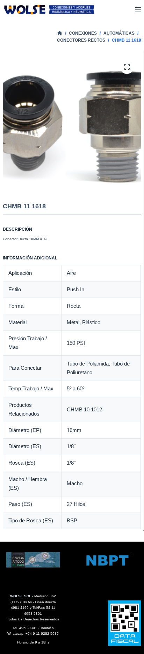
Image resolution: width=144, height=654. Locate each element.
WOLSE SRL (20, 596)
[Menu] (138, 10)
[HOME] (59, 33)
